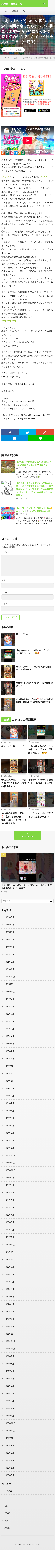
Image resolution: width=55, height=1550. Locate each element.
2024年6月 (9, 1110)
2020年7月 (9, 1460)
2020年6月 (9, 1468)
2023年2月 (9, 1230)
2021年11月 (9, 1341)
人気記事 (14, 11)
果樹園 (7, 1528)
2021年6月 (9, 1378)
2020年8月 (9, 1453)
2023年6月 (9, 1200)
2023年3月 (9, 1222)
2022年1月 (9, 1326)
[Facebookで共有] (10, 432)
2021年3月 (9, 1401)
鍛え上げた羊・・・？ (25, 634)
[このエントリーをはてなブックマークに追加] (14, 438)
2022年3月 (9, 1311)
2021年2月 (9, 1408)
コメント (5, 552)
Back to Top (27, 836)
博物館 (7, 1513)
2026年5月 (9, 939)
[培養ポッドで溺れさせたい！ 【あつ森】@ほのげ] (8, 688)
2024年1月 (9, 1148)
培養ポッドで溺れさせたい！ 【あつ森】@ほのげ (41, 781)
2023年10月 (9, 1170)
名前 (3, 580)
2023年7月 (9, 1192)
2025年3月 (9, 1043)
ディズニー (9, 1491)
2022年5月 (9, 1296)
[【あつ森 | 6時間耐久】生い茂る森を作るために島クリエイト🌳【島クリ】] (8, 466)
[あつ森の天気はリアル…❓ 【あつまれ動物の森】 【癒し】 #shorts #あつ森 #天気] (8, 704)
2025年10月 (9, 991)
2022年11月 (9, 1252)
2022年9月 (9, 1267)
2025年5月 (9, 1029)
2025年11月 (9, 984)
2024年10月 (9, 1081)
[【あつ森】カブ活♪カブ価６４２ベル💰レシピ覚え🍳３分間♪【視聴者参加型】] (8, 513)
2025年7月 (9, 1014)
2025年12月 (9, 977)
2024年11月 (9, 1073)
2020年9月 (9, 1445)
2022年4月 (9, 1304)
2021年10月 (9, 1349)
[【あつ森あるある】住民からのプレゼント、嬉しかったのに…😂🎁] (8, 655)
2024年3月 (9, 1133)
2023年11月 (9, 1162)
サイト (4, 604)
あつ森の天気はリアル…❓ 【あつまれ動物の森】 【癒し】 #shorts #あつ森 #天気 (14, 818)
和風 (6, 1520)
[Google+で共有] (45, 432)
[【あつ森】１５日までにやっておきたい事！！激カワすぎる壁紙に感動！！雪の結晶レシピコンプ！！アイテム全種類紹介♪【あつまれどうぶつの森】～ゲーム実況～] (8, 488)
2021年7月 (9, 1371)
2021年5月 (9, 1386)
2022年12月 (9, 1244)
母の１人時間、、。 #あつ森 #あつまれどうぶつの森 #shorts (13, 783)
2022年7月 (9, 1282)
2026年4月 (9, 947)
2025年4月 (9, 1036)
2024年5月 (9, 1118)
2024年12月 (9, 1066)
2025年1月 (9, 1058)
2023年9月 (9, 1177)
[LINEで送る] (41, 438)
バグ (6, 1498)
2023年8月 (9, 1185)
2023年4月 (9, 1215)
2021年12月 (9, 1334)
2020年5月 (9, 1475)
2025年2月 (9, 1051)
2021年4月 (9, 1393)
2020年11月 (9, 1430)
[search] (51, 901)
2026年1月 (9, 969)
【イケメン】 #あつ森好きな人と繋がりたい (40, 815)
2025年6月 (9, 1021)
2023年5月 (9, 1207)
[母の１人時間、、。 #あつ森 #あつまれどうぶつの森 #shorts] (8, 671)
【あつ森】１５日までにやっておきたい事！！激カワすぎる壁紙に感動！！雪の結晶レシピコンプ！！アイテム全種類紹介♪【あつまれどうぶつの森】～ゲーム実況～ (34, 489)
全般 (20, 50)
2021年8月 (9, 1363)
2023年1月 (9, 1237)
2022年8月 (9, 1274)
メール (4, 592)
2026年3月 (9, 954)
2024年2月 (9, 1140)
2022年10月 (9, 1259)
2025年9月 (9, 999)
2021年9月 (9, 1356)
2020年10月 (9, 1438)
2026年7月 (9, 924)
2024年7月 (9, 1103)
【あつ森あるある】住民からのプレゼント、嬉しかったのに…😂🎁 (40, 749)
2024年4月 (9, 1125)
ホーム (4, 11)
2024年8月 (9, 1096)
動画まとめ (35, 1544)
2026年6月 (9, 932)
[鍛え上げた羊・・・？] (8, 639)
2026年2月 (9, 962)
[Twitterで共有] (27, 432)
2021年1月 (9, 1415)
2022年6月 (9, 1289)
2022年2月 (9, 1319)
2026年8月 (9, 917)
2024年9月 (9, 1088)
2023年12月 (9, 1155)
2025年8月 (9, 1006)
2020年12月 (9, 1423)
